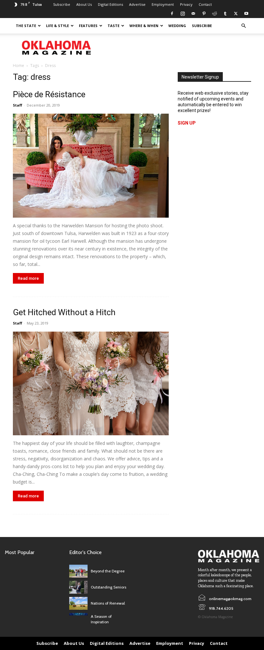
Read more (28, 278)
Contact (205, 4)
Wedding (177, 25)
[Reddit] (214, 13)
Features (88, 25)
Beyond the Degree (108, 571)
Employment (163, 4)
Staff (17, 105)
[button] (243, 26)
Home (18, 65)
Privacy (186, 4)
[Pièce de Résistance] (91, 166)
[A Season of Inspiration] (78, 619)
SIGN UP (187, 123)
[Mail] (193, 13)
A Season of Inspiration (101, 619)
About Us (84, 4)
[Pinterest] (204, 13)
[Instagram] (182, 13)
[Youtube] (246, 13)
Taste (113, 25)
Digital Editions (110, 4)
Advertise (137, 4)
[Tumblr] (225, 13)
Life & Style (57, 25)
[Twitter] (235, 13)
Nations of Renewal (108, 603)
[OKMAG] (228, 556)
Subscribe (61, 4)
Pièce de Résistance (49, 94)
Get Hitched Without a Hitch (64, 312)
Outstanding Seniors (108, 587)
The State (26, 25)
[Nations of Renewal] (78, 603)
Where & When (143, 25)
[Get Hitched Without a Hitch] (91, 384)
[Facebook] (172, 13)
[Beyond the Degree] (78, 571)
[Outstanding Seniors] (78, 587)
